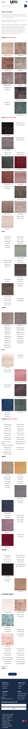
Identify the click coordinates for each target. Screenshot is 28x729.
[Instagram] (25, 721)
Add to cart (12, 674)
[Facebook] (23, 721)
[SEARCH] (25, 6)
